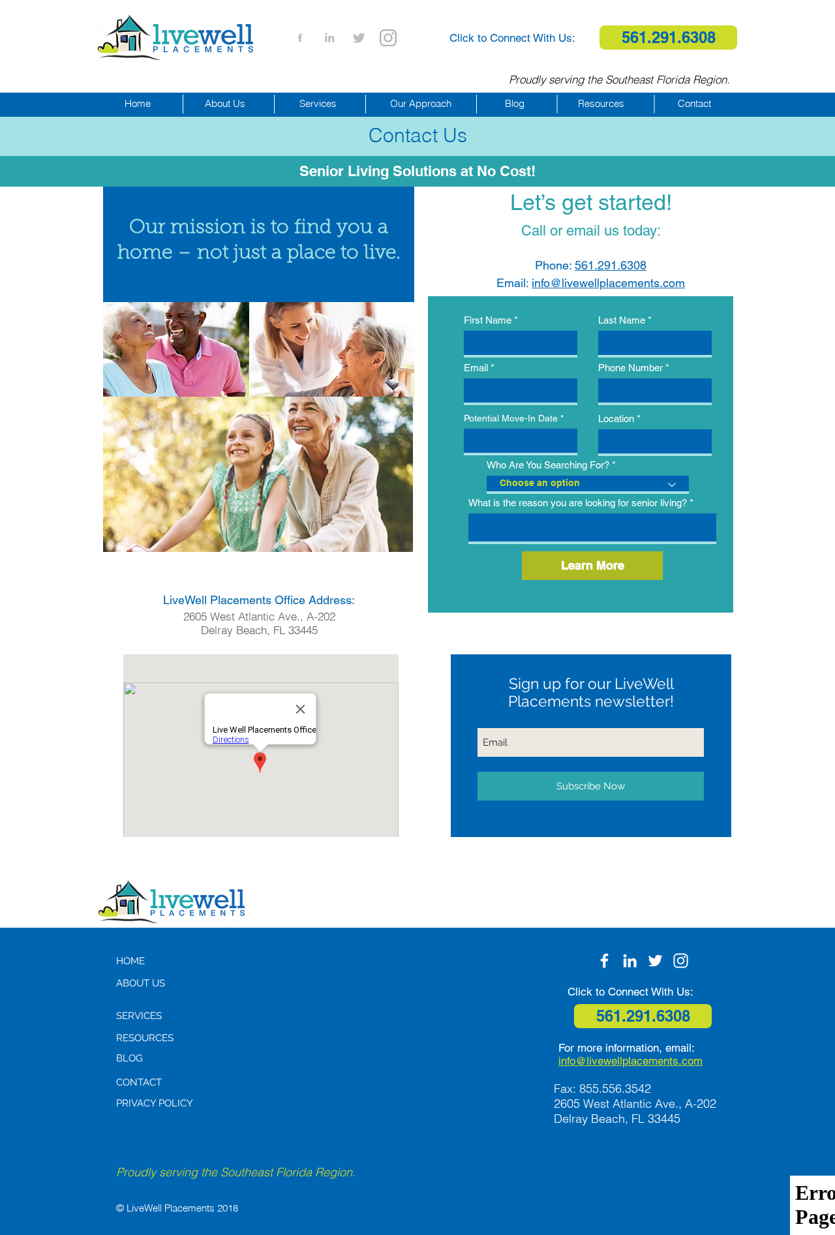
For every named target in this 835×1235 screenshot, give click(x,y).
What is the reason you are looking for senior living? (577, 503)
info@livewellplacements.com (608, 283)
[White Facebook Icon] (604, 960)
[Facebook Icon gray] (300, 38)
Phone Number (630, 368)
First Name (487, 320)
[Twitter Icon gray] (359, 38)
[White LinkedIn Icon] (629, 960)
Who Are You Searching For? (548, 465)
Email (476, 368)
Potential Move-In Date (511, 418)
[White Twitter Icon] (655, 960)
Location (616, 418)
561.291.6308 (610, 265)
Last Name (621, 320)
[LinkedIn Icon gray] (329, 38)
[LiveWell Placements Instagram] (388, 38)
